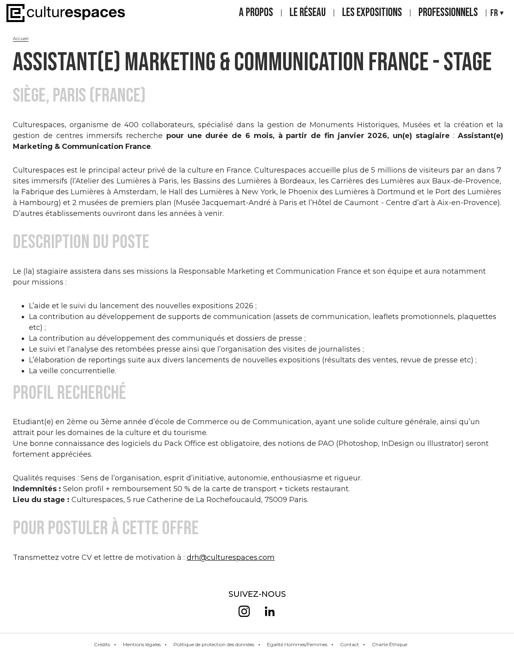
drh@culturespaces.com (231, 557)
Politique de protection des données (213, 644)
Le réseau (308, 13)
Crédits (102, 644)
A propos (256, 13)
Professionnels (448, 13)
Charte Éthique (389, 644)
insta (244, 611)
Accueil (21, 38)
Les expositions (372, 13)
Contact (349, 644)
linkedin (270, 611)
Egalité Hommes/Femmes (297, 644)
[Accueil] (65, 13)
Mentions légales (142, 644)
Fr (494, 13)
